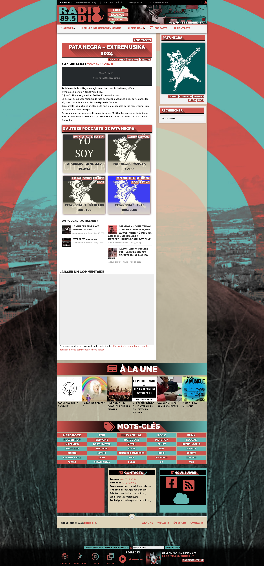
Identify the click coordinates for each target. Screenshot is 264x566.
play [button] (123, 559)
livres (131, 462)
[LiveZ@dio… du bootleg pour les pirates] (119, 389)
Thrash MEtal (102, 462)
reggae (191, 439)
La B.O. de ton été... (113, 3)
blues (132, 448)
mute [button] (130, 559)
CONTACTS (133, 473)
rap (161, 448)
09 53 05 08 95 (129, 482)
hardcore (131, 439)
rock (161, 435)
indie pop (161, 439)
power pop (72, 439)
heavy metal (131, 435)
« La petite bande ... (160, 3)
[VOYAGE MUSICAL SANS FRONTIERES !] (169, 389)
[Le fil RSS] (205, 1)
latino (102, 453)
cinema (72, 453)
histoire (102, 448)
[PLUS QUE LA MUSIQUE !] (194, 389)
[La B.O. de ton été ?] (94, 389)
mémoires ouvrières (131, 453)
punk (191, 435)
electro (191, 457)
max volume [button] (141, 559)
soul (132, 457)
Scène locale (191, 444)
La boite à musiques (176, 556)
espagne (102, 439)
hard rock (72, 435)
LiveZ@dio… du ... (137, 3)
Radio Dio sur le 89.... (87, 3)
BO (161, 462)
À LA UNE (137, 369)
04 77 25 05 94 (128, 479)
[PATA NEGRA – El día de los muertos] (84, 200)
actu (102, 457)
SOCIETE (191, 453)
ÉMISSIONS (180, 522)
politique (72, 448)
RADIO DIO (90, 523)
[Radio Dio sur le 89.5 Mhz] (69, 389)
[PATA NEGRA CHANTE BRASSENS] (129, 200)
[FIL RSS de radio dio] (188, 484)
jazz (191, 462)
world (72, 462)
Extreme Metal (72, 457)
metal (131, 444)
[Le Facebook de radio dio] (201, 1)
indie (161, 453)
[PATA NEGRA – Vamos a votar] (129, 159)
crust (161, 444)
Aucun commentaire (100, 63)
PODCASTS (142, 40)
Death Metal (102, 444)
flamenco (161, 457)
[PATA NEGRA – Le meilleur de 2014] (84, 159)
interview (72, 444)
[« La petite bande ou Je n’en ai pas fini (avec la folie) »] (144, 389)
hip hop (191, 448)
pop (102, 435)
